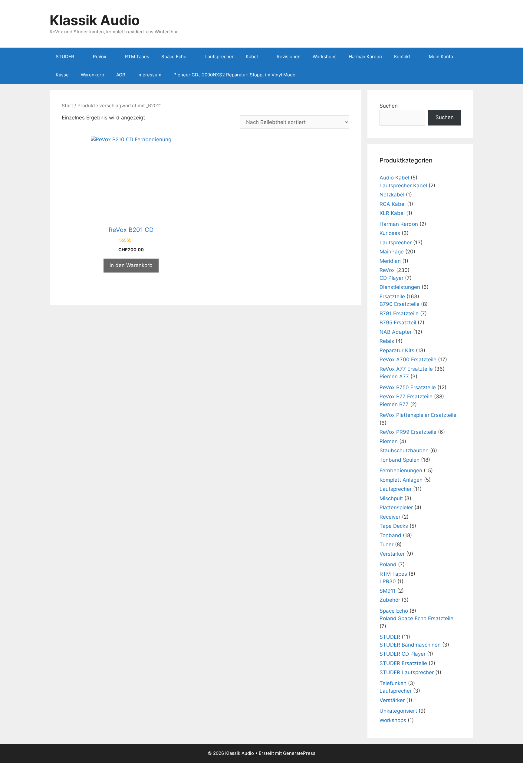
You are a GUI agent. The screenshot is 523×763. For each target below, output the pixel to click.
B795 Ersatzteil (398, 323)
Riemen (389, 441)
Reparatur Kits (397, 350)
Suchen (389, 106)
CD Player (391, 278)
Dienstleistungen (400, 287)
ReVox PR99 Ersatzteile (408, 432)
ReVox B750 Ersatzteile (408, 387)
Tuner (386, 544)
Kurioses (390, 233)
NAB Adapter (396, 332)
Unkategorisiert (398, 711)
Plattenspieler (396, 507)
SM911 (388, 591)
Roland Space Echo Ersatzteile (416, 618)
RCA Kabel (393, 204)
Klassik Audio (95, 20)
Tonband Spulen (399, 460)
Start (67, 106)
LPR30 (388, 581)
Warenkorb (92, 75)
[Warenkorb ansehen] (465, 75)
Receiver (390, 517)
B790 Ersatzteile (399, 304)
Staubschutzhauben (404, 450)
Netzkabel (392, 195)
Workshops (325, 56)
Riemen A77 (394, 376)
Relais (387, 341)
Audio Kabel (394, 178)
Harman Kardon (365, 56)
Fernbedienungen (401, 470)
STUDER (65, 56)
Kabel (252, 56)
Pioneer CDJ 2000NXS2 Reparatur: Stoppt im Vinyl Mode (234, 75)
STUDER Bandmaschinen (410, 645)
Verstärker (392, 554)
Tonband (390, 535)
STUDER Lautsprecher (407, 672)
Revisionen (289, 56)
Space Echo (173, 56)
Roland (388, 564)
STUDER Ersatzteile (403, 663)
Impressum (149, 75)
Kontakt (402, 56)
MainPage (392, 252)
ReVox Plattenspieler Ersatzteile (418, 415)
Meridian (390, 261)
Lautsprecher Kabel (403, 185)
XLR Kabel (392, 213)
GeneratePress (299, 753)
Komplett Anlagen (401, 480)
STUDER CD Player (403, 654)
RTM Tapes (137, 56)
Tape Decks (394, 526)
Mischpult (391, 498)
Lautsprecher (219, 56)
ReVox (99, 56)
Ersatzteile (392, 296)
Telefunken (393, 683)
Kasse (62, 75)
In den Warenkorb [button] (131, 265)
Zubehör (390, 600)
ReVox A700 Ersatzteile (408, 359)
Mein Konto (441, 56)
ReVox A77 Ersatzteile (406, 369)
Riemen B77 (394, 404)
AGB (120, 75)
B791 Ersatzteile (399, 313)
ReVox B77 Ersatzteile (406, 396)
